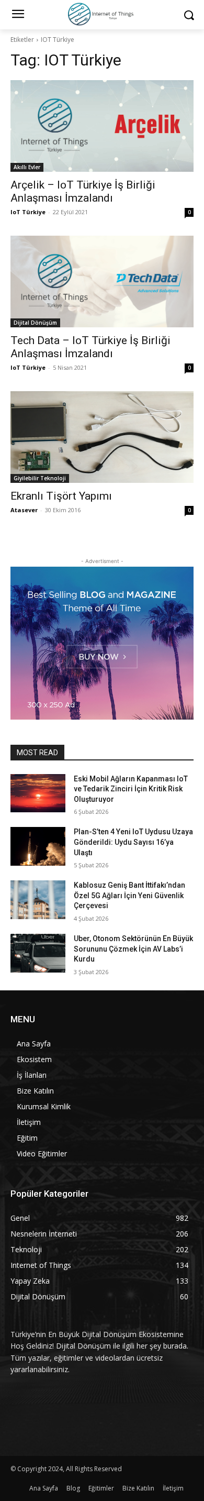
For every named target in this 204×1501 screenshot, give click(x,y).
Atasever (24, 510)
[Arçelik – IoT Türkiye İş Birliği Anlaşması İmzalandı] (102, 126)
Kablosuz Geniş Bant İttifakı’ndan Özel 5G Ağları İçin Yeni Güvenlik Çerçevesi (129, 895)
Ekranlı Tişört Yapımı (61, 496)
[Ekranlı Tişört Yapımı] (102, 437)
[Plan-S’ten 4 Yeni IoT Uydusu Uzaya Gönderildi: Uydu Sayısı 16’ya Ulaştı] (37, 846)
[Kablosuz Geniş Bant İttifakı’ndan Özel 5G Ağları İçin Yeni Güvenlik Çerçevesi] (37, 899)
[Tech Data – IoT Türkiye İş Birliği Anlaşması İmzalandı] (102, 281)
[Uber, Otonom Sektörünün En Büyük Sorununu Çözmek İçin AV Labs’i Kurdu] (37, 953)
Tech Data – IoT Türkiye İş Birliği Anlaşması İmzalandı (90, 347)
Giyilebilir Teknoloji (40, 478)
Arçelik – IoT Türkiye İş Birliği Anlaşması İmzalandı (82, 191)
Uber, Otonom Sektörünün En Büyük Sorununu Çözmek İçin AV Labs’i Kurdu (133, 948)
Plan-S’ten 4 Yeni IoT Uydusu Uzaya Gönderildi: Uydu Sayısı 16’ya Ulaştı (133, 841)
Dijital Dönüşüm (35, 322)
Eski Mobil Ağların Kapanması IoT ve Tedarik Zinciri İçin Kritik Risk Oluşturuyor (131, 789)
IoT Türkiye (28, 212)
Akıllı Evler (27, 167)
